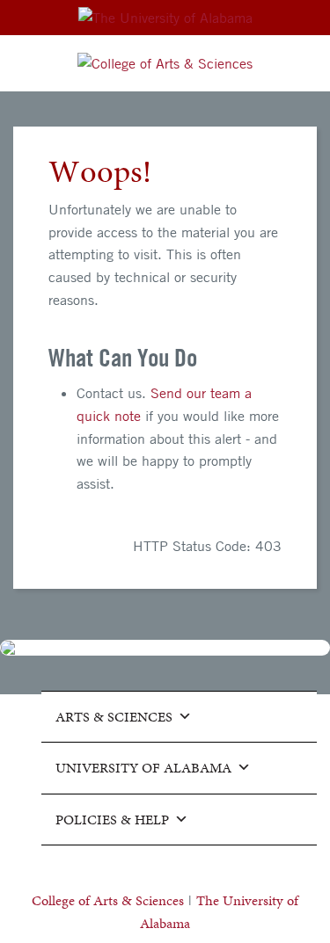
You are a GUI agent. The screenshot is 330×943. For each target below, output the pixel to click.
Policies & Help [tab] (112, 819)
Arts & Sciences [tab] (113, 717)
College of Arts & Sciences (108, 900)
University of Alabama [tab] (143, 768)
